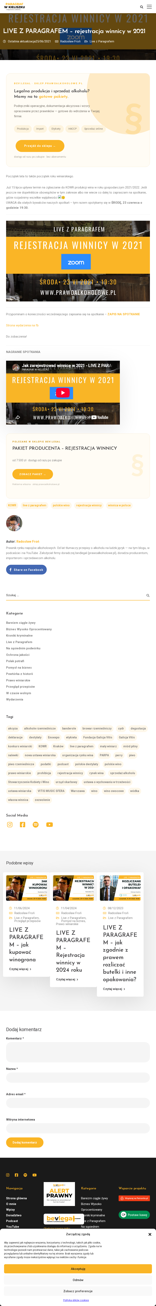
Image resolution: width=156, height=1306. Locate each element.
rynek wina (96, 773)
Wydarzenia (14, 699)
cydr (121, 728)
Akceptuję (78, 1269)
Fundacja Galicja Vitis (97, 737)
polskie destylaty (86, 764)
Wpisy (10, 1209)
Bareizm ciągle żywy (21, 623)
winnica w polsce (119, 505)
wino (94, 791)
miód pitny (130, 746)
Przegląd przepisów (20, 687)
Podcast (12, 1221)
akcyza (13, 728)
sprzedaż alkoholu (122, 773)
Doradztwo (14, 1215)
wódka (134, 791)
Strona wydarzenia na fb (22, 325)
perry (118, 755)
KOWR (12, 505)
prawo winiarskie (19, 773)
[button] (150, 1234)
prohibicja (44, 773)
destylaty (35, 737)
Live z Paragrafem (102, 41)
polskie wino (61, 505)
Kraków (58, 746)
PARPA (104, 755)
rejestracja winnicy (89, 505)
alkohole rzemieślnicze (40, 728)
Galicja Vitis (127, 737)
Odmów (78, 1280)
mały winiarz (108, 746)
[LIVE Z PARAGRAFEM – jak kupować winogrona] (26, 888)
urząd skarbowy (66, 782)
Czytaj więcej (18, 969)
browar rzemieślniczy (97, 728)
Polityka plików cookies (76, 1300)
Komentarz (15, 1038)
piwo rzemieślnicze (21, 764)
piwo (132, 755)
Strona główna (16, 1198)
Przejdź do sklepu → (40, 145)
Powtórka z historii (19, 674)
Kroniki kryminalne (19, 635)
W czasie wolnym (18, 693)
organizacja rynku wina (77, 755)
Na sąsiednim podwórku (23, 648)
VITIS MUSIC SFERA (51, 791)
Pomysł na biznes (19, 667)
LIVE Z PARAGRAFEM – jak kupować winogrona (26, 945)
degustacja (138, 728)
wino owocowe (114, 791)
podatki (46, 764)
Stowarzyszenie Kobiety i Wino (28, 782)
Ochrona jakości (17, 655)
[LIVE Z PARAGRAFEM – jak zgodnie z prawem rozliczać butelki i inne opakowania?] (120, 888)
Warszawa (78, 791)
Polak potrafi (15, 661)
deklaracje (15, 737)
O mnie (11, 1204)
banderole (69, 728)
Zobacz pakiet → (32, 474)
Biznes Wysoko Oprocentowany (29, 629)
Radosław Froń (70, 41)
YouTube (12, 1227)
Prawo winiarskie (18, 680)
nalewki (13, 755)
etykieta (71, 737)
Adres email (16, 1094)
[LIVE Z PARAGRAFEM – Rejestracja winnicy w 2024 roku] (73, 888)
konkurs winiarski (20, 746)
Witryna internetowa (20, 1119)
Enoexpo (54, 737)
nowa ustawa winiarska (40, 755)
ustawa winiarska (19, 791)
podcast (63, 764)
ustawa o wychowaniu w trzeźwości (107, 782)
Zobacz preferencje (78, 1291)
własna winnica (18, 799)
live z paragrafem (34, 505)
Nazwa (12, 1068)
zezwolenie (42, 799)
